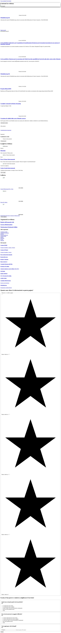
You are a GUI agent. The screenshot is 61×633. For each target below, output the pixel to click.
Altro (4, 610)
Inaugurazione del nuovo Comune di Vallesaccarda (10, 215)
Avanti (2, 631)
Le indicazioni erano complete (8, 606)
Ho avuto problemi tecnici (8, 621)
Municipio (2, 150)
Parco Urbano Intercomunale (7, 159)
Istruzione (2, 238)
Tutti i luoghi (3, 172)
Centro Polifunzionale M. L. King (6, 189)
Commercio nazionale (4, 232)
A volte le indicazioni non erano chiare (10, 617)
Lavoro (1, 239)
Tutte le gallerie (3, 216)
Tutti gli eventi (3, 141)
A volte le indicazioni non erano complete (10, 619)
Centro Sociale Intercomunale (7, 168)
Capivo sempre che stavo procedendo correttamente (12, 608)
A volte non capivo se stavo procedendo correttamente (13, 620)
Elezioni (2, 234)
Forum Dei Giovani (4, 235)
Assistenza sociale (3, 231)
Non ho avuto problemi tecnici (8, 609)
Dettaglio (3, 629)
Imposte (1, 237)
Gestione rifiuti (3, 236)
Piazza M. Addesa (3, 202)
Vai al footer (9, 1)
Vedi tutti (2, 240)
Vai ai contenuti (3, 1)
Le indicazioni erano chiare (8, 605)
